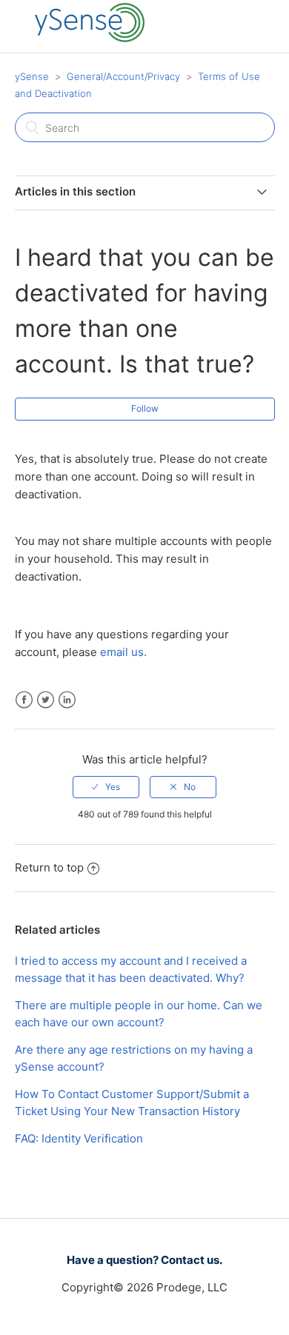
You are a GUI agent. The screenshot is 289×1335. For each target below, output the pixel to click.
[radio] (106, 787)
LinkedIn (67, 700)
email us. (123, 652)
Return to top (49, 867)
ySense (32, 76)
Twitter (45, 700)
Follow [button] (145, 408)
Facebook (24, 700)
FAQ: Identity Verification (79, 1138)
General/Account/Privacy (123, 76)
